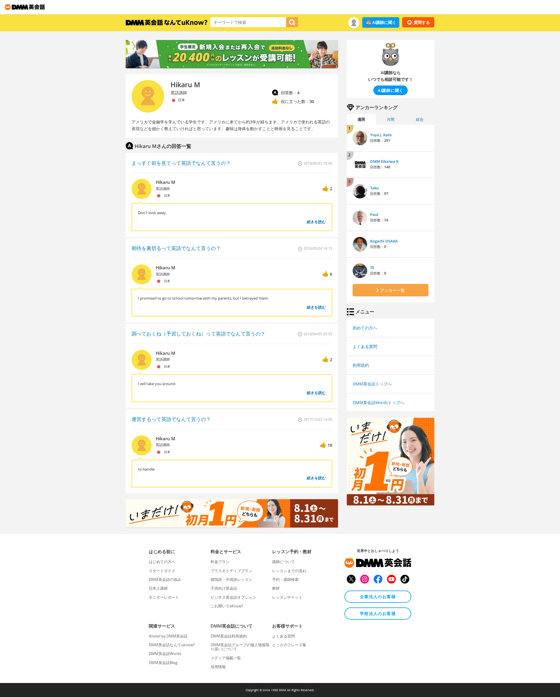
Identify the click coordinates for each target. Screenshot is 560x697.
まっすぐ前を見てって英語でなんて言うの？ (181, 163)
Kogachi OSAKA (384, 241)
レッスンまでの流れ (289, 570)
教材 (276, 588)
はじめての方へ (162, 561)
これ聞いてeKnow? (227, 606)
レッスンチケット (287, 597)
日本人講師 (158, 588)
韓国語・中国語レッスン (231, 579)
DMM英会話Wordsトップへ (378, 402)
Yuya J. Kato (381, 134)
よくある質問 (365, 346)
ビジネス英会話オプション (233, 597)
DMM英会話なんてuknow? (172, 644)
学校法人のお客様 (378, 613)
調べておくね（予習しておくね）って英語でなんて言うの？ (198, 333)
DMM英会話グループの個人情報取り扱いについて (240, 646)
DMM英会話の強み (165, 579)
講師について (283, 561)
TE (372, 267)
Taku (374, 188)
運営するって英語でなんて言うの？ (171, 419)
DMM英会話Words (165, 653)
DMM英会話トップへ (372, 384)
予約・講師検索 (285, 579)
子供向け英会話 (224, 588)
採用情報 (218, 666)
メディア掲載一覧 (226, 658)
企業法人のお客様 (378, 596)
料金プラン (220, 561)
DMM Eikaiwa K (384, 161)
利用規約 (361, 365)
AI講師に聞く (384, 22)
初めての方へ (365, 328)
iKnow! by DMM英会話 (168, 636)
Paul (374, 214)
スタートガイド (162, 570)
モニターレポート (164, 597)
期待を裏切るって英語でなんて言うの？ (176, 248)
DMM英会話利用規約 (229, 636)
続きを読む (316, 221)
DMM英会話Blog (163, 662)
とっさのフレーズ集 (289, 644)
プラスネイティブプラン (231, 570)
